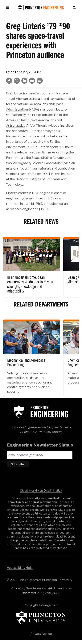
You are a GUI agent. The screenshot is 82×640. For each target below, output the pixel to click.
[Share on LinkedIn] (24, 81)
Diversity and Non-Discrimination (41, 490)
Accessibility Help (20, 568)
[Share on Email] (40, 81)
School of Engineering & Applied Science (41, 411)
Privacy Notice (41, 634)
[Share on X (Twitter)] (17, 81)
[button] (8, 7)
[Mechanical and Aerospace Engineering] (31, 356)
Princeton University (41, 617)
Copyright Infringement (41, 605)
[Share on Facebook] (9, 81)
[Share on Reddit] (32, 81)
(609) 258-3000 (48, 593)
